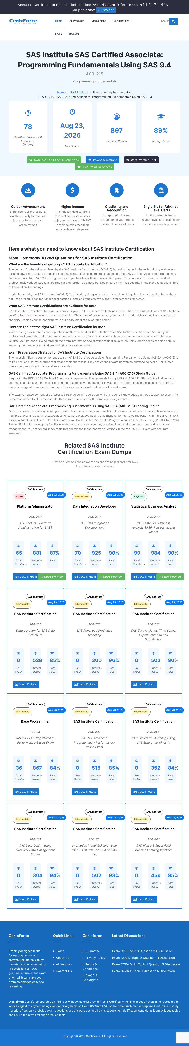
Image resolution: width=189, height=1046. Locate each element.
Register (74, 33)
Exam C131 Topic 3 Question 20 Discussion (142, 951)
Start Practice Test (142, 160)
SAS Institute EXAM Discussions (55, 160)
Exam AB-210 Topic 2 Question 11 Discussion (143, 958)
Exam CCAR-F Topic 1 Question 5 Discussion (143, 971)
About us (62, 958)
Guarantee (92, 951)
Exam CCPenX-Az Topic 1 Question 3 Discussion (146, 964)
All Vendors (64, 964)
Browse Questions (104, 160)
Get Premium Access (96, 167)
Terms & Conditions (90, 966)
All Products (76, 20)
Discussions (98, 20)
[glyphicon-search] (173, 21)
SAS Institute (79, 92)
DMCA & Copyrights (90, 978)
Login (58, 33)
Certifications (121, 20)
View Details (27, 577)
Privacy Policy (95, 958)
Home (58, 20)
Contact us (64, 971)
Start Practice (53, 577)
